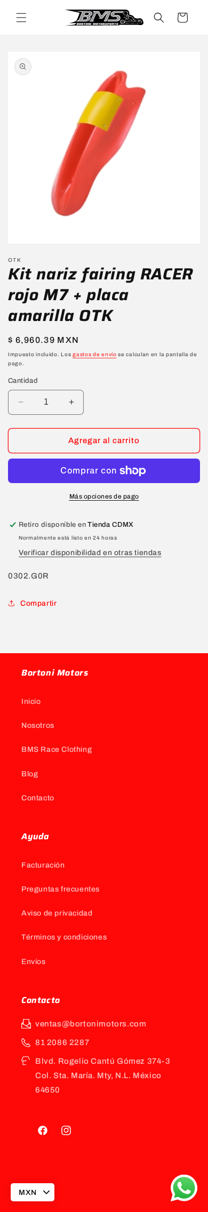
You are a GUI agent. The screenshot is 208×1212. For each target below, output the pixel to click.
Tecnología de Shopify (146, 1203)
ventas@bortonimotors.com (90, 1024)
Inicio (31, 701)
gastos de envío (95, 354)
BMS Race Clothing (56, 749)
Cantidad (23, 380)
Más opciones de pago (104, 496)
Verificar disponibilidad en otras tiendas (90, 553)
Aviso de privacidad (56, 913)
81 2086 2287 (62, 1042)
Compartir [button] (38, 603)
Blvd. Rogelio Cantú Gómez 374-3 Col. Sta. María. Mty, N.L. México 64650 (103, 1075)
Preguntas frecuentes (60, 889)
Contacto (37, 798)
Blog (29, 774)
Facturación (43, 865)
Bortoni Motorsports (82, 1203)
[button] (21, 17)
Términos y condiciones (64, 937)
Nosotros (37, 725)
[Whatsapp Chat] (184, 1188)
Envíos (33, 962)
